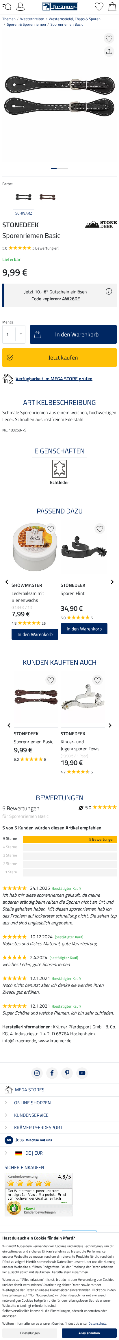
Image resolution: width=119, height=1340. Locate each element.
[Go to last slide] (7, 582)
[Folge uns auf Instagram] (37, 1073)
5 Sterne (10, 838)
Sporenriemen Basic (67, 24)
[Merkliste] (99, 6)
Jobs (29, 1139)
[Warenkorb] (112, 6)
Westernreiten (32, 19)
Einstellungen (30, 1333)
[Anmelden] (20, 6)
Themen (9, 19)
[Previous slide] (7, 201)
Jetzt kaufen (63, 357)
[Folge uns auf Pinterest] (67, 1073)
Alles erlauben (89, 1333)
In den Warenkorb (35, 634)
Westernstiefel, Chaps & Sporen (75, 19)
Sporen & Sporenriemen (26, 24)
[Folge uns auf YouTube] (82, 1073)
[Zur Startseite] (60, 6)
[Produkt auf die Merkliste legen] (109, 38)
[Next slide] (112, 201)
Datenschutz (97, 1323)
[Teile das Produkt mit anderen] (109, 51)
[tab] (54, 168)
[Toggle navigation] (7, 7)
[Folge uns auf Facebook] (52, 1073)
